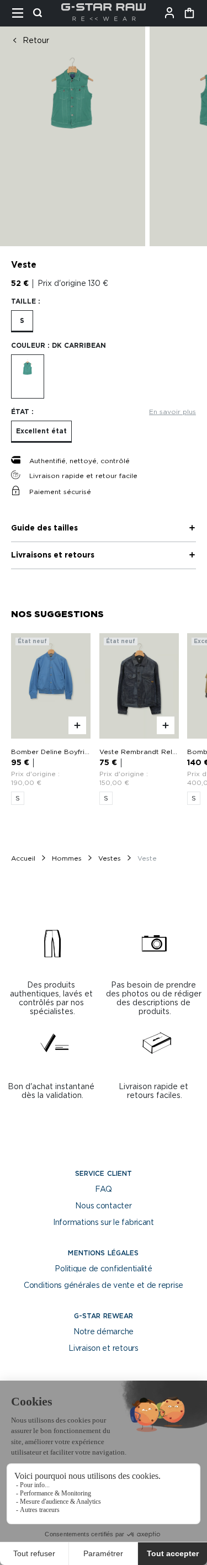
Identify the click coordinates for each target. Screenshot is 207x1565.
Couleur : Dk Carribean (58, 345)
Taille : (25, 301)
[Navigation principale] (21, 13)
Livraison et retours (103, 1348)
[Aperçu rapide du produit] (77, 726)
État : (22, 412)
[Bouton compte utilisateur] (173, 13)
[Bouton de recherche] (41, 13)
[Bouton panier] (189, 13)
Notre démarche (103, 1332)
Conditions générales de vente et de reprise (103, 1286)
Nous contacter (103, 1206)
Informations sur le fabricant (103, 1223)
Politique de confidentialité (103, 1269)
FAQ (103, 1189)
